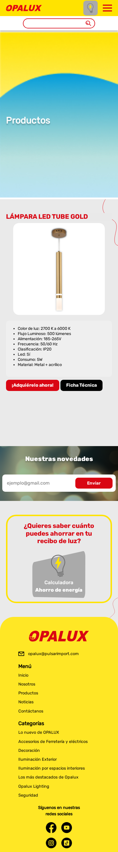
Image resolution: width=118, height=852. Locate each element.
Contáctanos (30, 711)
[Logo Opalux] (59, 636)
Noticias (26, 702)
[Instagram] (51, 843)
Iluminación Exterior (37, 759)
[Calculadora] (90, 8)
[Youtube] (66, 827)
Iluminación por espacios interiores (51, 768)
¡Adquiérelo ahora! (33, 385)
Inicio (23, 675)
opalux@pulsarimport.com (53, 653)
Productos (28, 693)
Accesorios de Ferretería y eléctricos (53, 741)
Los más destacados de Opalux (48, 777)
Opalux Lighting (33, 786)
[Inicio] (24, 7)
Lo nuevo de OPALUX (38, 732)
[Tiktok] (66, 843)
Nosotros (26, 684)
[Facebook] (51, 827)
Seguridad (28, 795)
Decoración (29, 750)
